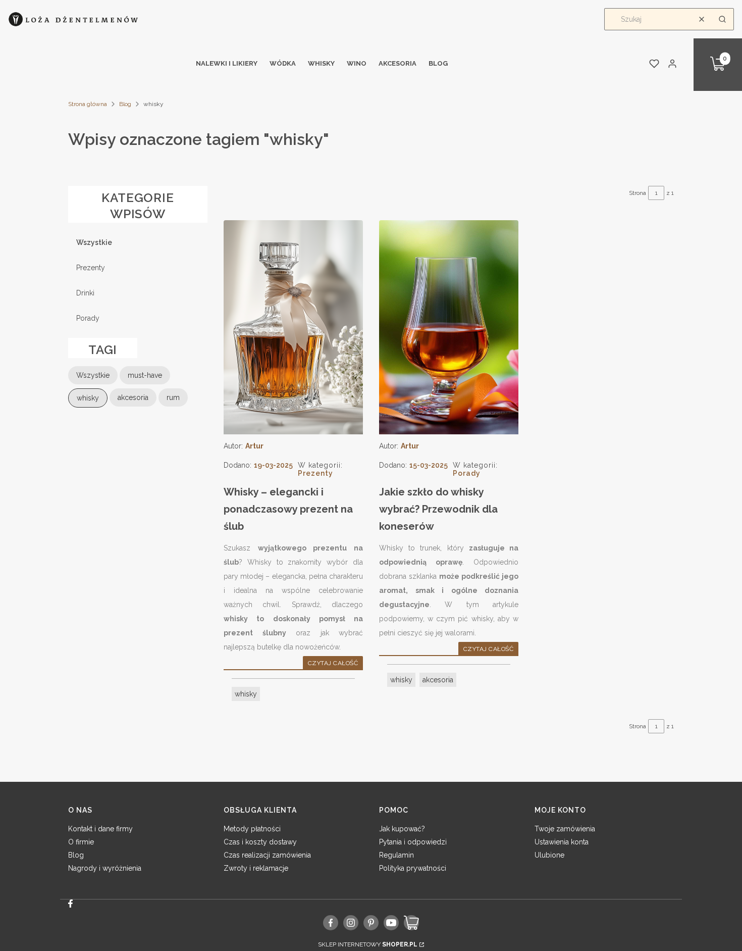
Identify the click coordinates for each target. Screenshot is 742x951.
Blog (125, 104)
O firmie (81, 842)
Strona (637, 192)
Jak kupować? (402, 829)
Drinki (85, 293)
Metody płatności (252, 829)
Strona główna (87, 104)
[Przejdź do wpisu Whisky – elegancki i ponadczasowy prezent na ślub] (293, 327)
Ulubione (549, 855)
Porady (87, 318)
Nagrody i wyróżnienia (104, 868)
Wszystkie (94, 242)
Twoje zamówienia (565, 829)
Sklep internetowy (367, 944)
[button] (722, 19)
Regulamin (396, 855)
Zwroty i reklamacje (256, 868)
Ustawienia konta (562, 842)
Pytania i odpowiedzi (413, 842)
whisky (246, 694)
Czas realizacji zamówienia (267, 855)
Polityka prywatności (412, 868)
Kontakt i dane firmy (100, 829)
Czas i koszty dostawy (260, 842)
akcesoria (437, 680)
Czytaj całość (333, 663)
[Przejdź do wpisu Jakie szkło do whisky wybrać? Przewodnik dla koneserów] (448, 327)
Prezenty (90, 268)
